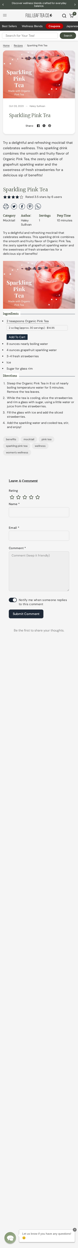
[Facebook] (38, 125)
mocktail (29, 439)
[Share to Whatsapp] (38, 208)
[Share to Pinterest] (30, 208)
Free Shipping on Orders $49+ (39, 4)
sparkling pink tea (16, 446)
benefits (11, 439)
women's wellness (17, 452)
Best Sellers (9, 26)
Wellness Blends (32, 26)
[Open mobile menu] (5, 15)
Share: (30, 125)
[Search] (64, 16)
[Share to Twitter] (14, 208)
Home (6, 45)
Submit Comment (26, 614)
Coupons (54, 26)
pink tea (46, 439)
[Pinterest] (49, 125)
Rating (13, 491)
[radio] (12, 497)
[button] (21, 197)
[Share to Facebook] (22, 208)
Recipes (18, 45)
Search (68, 35)
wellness (40, 446)
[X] (44, 125)
